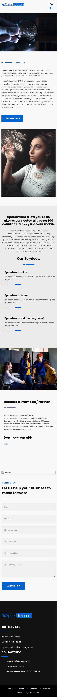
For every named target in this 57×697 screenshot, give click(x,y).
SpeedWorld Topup (11, 641)
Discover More (12, 118)
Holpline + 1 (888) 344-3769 (18, 661)
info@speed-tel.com (15, 666)
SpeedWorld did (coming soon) (24, 318)
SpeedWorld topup (16, 295)
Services (33, 689)
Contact (46, 689)
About (21, 689)
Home (10, 689)
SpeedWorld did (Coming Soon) (18, 647)
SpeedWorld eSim (16, 272)
